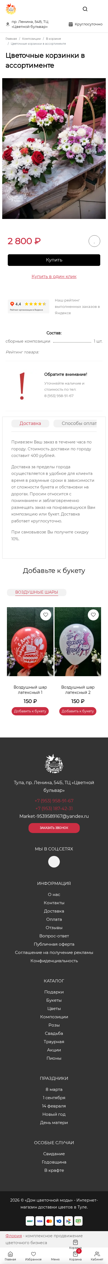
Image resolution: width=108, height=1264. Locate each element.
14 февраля (54, 1106)
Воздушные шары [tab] (36, 592)
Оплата (54, 919)
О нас (54, 894)
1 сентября (54, 1097)
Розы (54, 1025)
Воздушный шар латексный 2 (78, 690)
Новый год (54, 1114)
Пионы (54, 1058)
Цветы (54, 1008)
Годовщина (54, 1162)
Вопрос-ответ (54, 935)
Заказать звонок (54, 828)
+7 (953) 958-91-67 (54, 800)
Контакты (54, 902)
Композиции (54, 1016)
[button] (94, 655)
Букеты (54, 1000)
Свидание (54, 1153)
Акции (54, 1050)
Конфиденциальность (54, 960)
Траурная (54, 1041)
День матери (54, 1122)
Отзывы (54, 927)
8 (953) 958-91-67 (59, 395)
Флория (14, 1235)
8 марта (54, 1089)
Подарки (54, 992)
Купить (54, 260)
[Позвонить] (97, 9)
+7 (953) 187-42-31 (54, 808)
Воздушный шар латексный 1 (30, 690)
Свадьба (54, 1033)
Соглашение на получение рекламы (54, 952)
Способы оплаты (81, 423)
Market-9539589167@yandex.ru (54, 816)
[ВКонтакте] (72, 9)
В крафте (54, 1170)
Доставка (30, 423)
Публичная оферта (54, 944)
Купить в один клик (54, 276)
